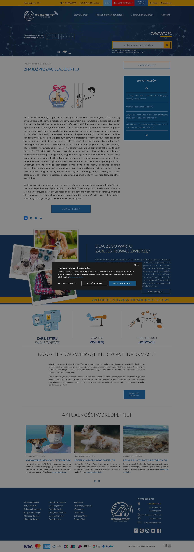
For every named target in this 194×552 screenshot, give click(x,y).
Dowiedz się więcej (76, 277)
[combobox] (135, 265)
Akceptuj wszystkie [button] (122, 283)
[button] (67, 283)
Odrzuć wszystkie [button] (94, 283)
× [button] (138, 265)
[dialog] (97, 276)
